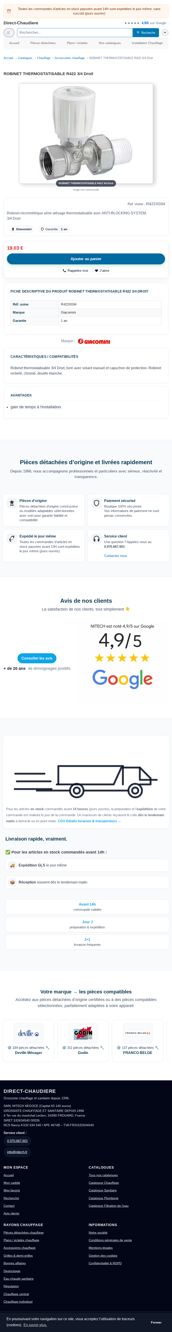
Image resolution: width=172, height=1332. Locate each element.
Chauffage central (16, 1294)
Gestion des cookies (103, 1255)
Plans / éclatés (77, 43)
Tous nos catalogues (103, 1175)
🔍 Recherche (146, 32)
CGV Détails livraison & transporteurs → (89, 821)
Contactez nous (115, 556)
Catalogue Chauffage (104, 1182)
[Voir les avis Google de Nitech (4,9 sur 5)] (122, 662)
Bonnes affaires (15, 1263)
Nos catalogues (110, 43)
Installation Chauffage (147, 43)
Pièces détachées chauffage (24, 1232)
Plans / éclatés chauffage (21, 1240)
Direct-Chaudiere (21, 23)
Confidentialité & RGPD (105, 1263)
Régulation (11, 1286)
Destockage (12, 1271)
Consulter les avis (37, 658)
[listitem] (28, 1041)
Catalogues (25, 58)
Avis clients (11, 1213)
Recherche (11, 1198)
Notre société (98, 1232)
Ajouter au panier (86, 259)
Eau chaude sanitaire (19, 1278)
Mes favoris (12, 1190)
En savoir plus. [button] (35, 1325)
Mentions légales (101, 1248)
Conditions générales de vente (110, 1240)
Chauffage (43, 58)
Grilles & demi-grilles (18, 1255)
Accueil (14, 43)
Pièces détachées (43, 43)
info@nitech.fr (17, 1152)
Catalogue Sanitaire (103, 1190)
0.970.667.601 (17, 1141)
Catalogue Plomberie (103, 1198)
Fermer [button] (156, 1322)
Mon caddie (12, 1182)
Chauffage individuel (18, 1301)
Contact (9, 1206)
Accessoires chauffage (70, 58)
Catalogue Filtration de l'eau (109, 1206)
